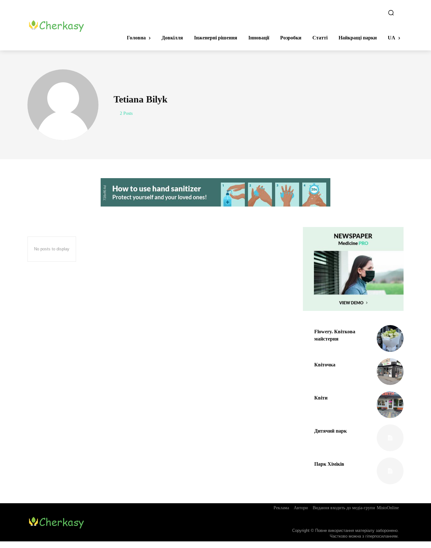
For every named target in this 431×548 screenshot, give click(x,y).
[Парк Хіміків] (390, 471)
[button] (391, 12)
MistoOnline (388, 507)
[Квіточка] (390, 371)
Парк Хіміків (329, 464)
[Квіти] (390, 404)
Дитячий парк (330, 431)
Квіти (321, 397)
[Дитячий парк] (390, 437)
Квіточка (324, 364)
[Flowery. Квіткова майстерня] (390, 338)
